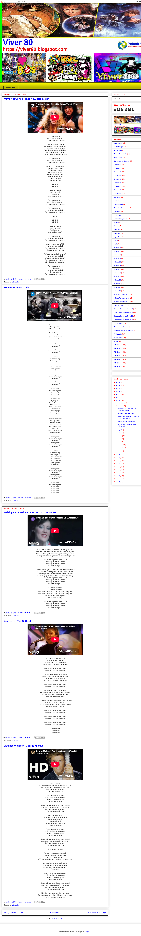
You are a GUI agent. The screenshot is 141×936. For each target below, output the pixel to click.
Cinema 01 (117, 165)
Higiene (116, 222)
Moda (116, 244)
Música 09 (117, 276)
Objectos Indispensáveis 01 (123, 309)
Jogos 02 (117, 233)
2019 (118, 454)
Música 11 (117, 283)
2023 (118, 391)
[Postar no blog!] (37, 279)
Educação (117, 215)
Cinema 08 (117, 190)
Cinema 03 (117, 172)
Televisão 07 (118, 366)
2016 (118, 463)
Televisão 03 (118, 352)
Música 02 (15, 282)
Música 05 (117, 262)
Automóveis (118, 150)
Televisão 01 (118, 345)
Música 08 (117, 273)
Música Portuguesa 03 (121, 301)
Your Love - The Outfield (17, 621)
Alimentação (118, 143)
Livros (116, 240)
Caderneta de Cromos (121, 161)
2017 (118, 460)
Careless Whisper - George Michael (24, 745)
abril (119, 442)
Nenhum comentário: (25, 279)
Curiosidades (118, 204)
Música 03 (117, 255)
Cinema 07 (117, 186)
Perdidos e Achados (121, 327)
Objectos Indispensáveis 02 (123, 312)
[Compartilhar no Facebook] (42, 279)
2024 (118, 388)
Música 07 (117, 269)
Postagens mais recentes (13, 912)
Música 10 (117, 280)
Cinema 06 (117, 183)
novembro (121, 403)
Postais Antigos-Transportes (123, 330)
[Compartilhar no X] (40, 279)
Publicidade (118, 334)
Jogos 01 (117, 229)
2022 (118, 394)
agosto (120, 430)
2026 (118, 382)
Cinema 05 (117, 179)
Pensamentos (118, 323)
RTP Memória (118, 338)
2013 (118, 472)
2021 (118, 397)
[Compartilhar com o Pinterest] (44, 279)
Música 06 (117, 265)
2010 (118, 481)
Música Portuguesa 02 (121, 298)
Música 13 (117, 291)
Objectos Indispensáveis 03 (123, 316)
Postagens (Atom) (58, 918)
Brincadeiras (118, 157)
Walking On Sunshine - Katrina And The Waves (30, 512)
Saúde (116, 341)
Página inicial (11, 87)
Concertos (117, 197)
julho (120, 433)
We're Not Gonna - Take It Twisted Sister (26, 98)
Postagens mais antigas (97, 912)
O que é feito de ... (120, 305)
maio (120, 439)
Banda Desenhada (120, 154)
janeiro (120, 451)
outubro (121, 406)
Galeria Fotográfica (120, 219)
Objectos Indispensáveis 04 (123, 319)
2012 (118, 476)
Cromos (116, 201)
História (116, 226)
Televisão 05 (118, 359)
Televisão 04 (118, 356)
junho (120, 436)
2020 (118, 400)
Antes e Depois (119, 147)
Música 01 (117, 247)
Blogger (86, 931)
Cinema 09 (117, 193)
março (120, 445)
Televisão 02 (118, 348)
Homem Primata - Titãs (17, 287)
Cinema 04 (117, 175)
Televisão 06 (118, 363)
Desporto (117, 211)
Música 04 (117, 258)
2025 (118, 385)
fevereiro (121, 448)
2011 (118, 478)
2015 (118, 467)
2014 (118, 469)
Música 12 (117, 287)
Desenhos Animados (121, 208)
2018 (118, 457)
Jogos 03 (117, 237)
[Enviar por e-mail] (35, 279)
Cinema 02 (117, 168)
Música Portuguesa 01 (121, 294)
